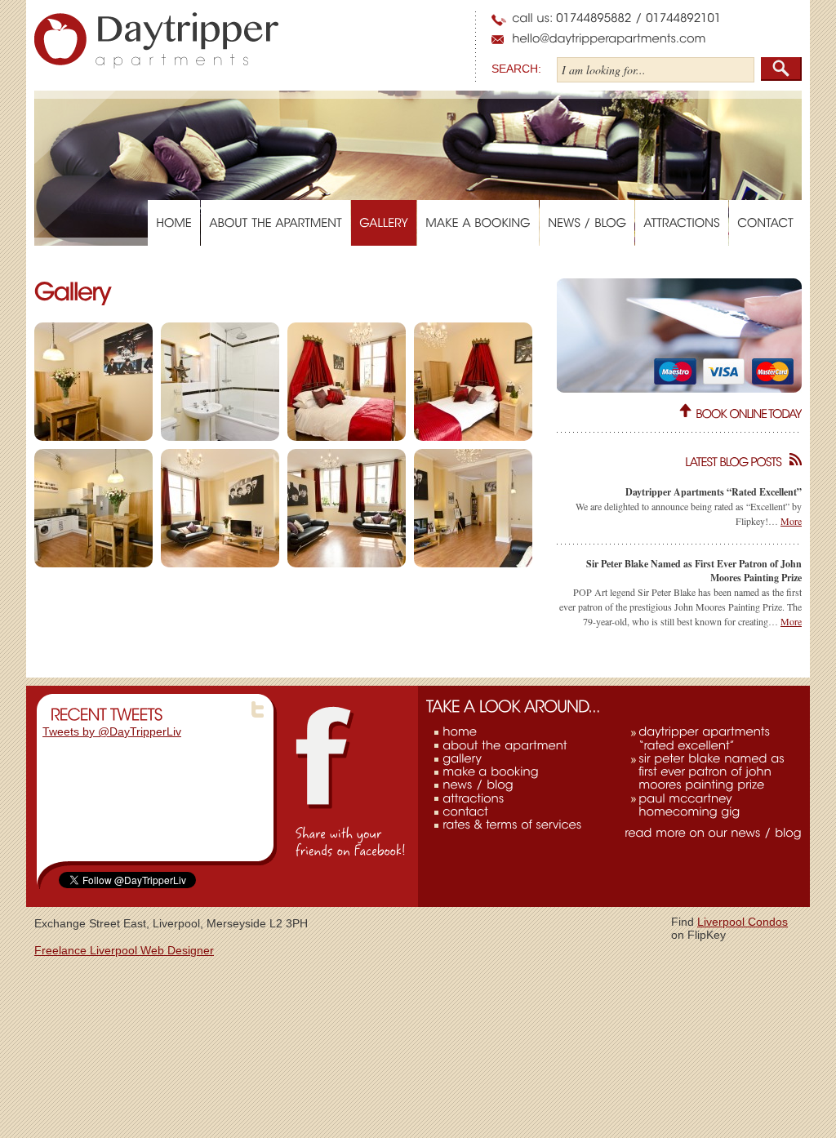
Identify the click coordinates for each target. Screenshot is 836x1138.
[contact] (465, 811)
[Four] (473, 381)
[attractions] (473, 797)
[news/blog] (478, 784)
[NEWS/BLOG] (587, 223)
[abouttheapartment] (504, 744)
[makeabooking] (490, 771)
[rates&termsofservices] (511, 824)
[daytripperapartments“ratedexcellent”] (705, 738)
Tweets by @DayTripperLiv (111, 731)
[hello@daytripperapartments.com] (609, 38)
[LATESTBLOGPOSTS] (679, 461)
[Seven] (346, 508)
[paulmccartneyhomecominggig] (689, 804)
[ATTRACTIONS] (681, 223)
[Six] (220, 508)
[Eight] (473, 508)
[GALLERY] (383, 223)
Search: (516, 68)
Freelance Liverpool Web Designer (124, 950)
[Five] (93, 508)
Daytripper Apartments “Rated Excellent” (713, 492)
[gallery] (462, 758)
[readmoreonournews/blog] (713, 832)
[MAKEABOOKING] (478, 223)
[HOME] (174, 223)
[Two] (220, 381)
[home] (459, 731)
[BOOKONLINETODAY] (749, 412)
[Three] (346, 381)
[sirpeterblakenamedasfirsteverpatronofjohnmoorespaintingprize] (713, 772)
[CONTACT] (765, 223)
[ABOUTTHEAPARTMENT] (275, 223)
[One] (93, 381)
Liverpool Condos (742, 921)
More (791, 520)
